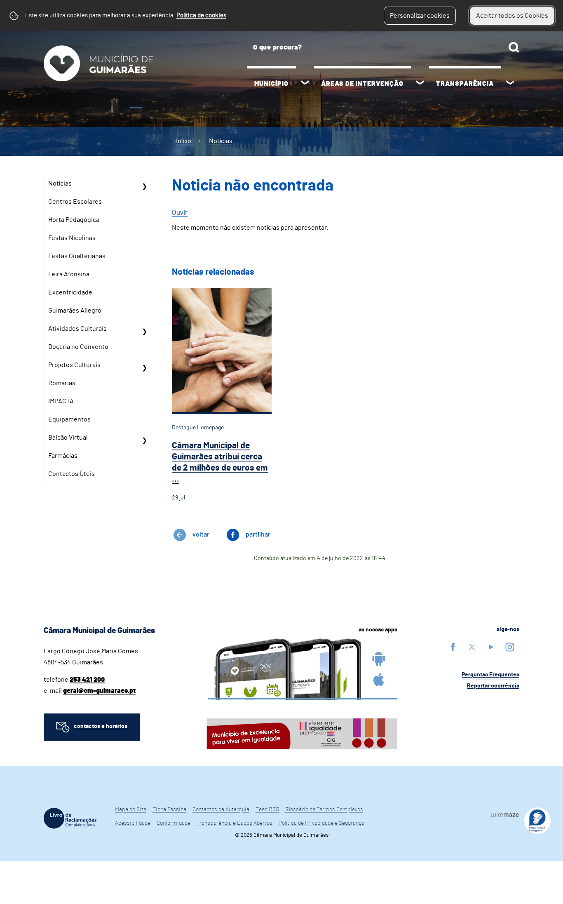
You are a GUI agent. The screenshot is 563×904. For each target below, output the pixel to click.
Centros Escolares (75, 201)
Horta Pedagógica (73, 220)
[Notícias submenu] (144, 186)
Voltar (200, 534)
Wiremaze (504, 814)
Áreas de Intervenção (362, 83)
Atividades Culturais (77, 328)
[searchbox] (383, 47)
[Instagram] (509, 647)
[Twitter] (471, 647)
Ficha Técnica (169, 809)
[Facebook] (452, 647)
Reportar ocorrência (493, 686)
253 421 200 (87, 679)
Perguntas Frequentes (490, 675)
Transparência (465, 83)
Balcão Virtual (68, 437)
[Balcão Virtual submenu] (144, 440)
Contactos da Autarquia (220, 809)
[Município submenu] (305, 83)
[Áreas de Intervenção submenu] (420, 83)
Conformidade (173, 823)
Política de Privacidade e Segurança (321, 823)
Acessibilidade (132, 823)
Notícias (220, 141)
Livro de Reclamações (70, 818)
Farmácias (62, 455)
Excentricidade (70, 292)
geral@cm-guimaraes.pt (99, 690)
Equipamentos (69, 419)
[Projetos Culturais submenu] (144, 368)
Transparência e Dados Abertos (234, 823)
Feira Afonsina (68, 274)
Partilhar (258, 534)
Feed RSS (267, 809)
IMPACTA (61, 401)
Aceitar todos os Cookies (512, 15)
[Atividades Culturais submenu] (144, 332)
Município (271, 83)
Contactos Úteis (71, 474)
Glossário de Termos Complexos (324, 809)
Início (183, 141)
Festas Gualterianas (77, 256)
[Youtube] (490, 647)
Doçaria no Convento (78, 347)
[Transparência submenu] (510, 83)
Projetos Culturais (74, 365)
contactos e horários (100, 726)
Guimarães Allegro (74, 310)
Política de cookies (201, 15)
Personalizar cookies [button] (420, 15)
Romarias (61, 383)
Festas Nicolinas (72, 238)
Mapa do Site (130, 809)
